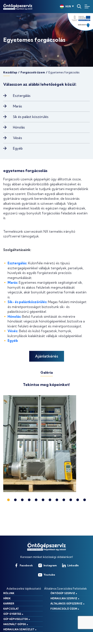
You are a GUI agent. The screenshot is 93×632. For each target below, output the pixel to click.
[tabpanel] (46, 443)
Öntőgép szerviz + (63, 593)
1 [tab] (8, 500)
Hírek (7, 598)
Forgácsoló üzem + (64, 608)
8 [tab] (57, 500)
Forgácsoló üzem (33, 72)
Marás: (13, 282)
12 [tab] (84, 500)
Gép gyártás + (13, 613)
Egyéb (18, 148)
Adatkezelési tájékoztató (23, 588)
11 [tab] (77, 500)
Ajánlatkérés (46, 356)
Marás (17, 106)
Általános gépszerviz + (67, 603)
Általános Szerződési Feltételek (65, 588)
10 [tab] (70, 500)
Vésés (17, 138)
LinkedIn (73, 565)
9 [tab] (64, 500)
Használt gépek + (15, 624)
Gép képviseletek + (16, 619)
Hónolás (19, 127)
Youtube (49, 574)
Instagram (50, 565)
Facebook (26, 565)
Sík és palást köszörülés (30, 117)
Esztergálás (21, 96)
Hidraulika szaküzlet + (20, 629)
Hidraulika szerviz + (64, 598)
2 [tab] (15, 500)
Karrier (8, 603)
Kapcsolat (11, 608)
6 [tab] (43, 500)
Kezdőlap (10, 72)
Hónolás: (14, 316)
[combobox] (65, 6)
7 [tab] (50, 500)
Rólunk (8, 593)
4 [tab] (29, 500)
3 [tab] (22, 500)
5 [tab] (36, 500)
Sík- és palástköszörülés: (27, 302)
